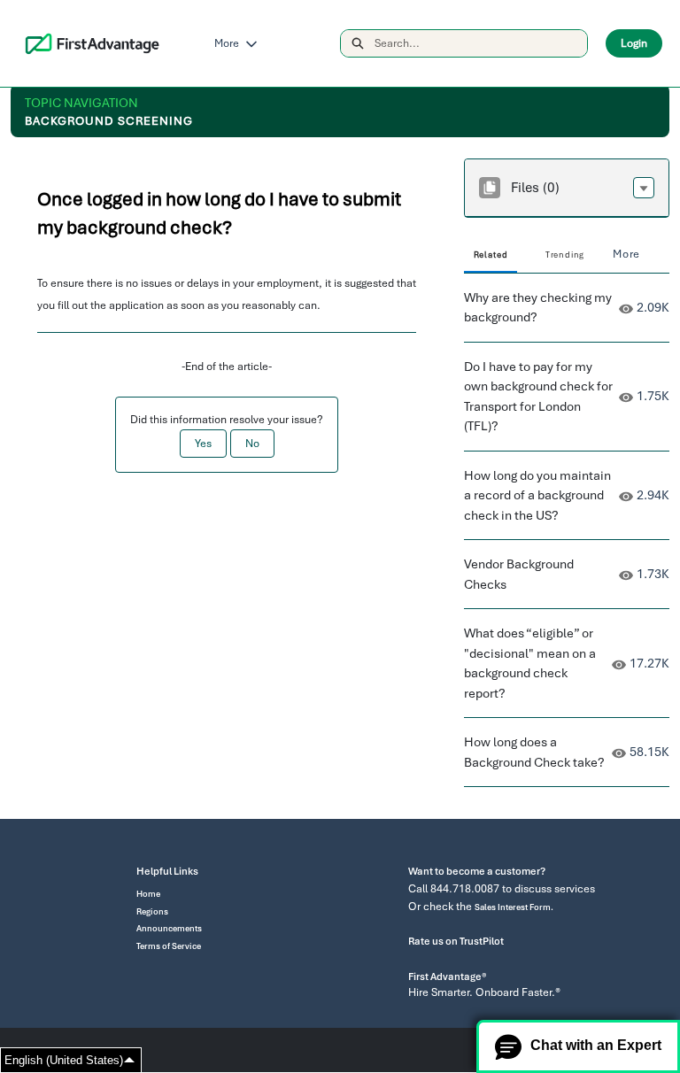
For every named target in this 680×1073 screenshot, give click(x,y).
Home (148, 894)
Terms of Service (168, 946)
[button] (643, 187)
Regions (152, 912)
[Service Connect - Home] (92, 43)
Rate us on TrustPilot (456, 941)
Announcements (169, 928)
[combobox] (481, 43)
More (226, 43)
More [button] (626, 254)
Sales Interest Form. (514, 907)
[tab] (490, 256)
